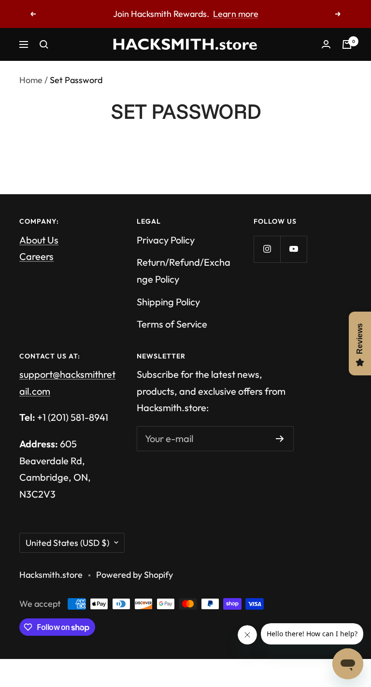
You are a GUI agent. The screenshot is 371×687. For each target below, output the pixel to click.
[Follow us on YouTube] (293, 249)
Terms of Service (172, 324)
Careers (36, 256)
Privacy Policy (166, 240)
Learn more (235, 13)
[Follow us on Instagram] (267, 249)
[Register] (280, 438)
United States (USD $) (67, 542)
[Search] (44, 44)
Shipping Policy (168, 302)
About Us (38, 240)
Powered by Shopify (134, 574)
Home (31, 80)
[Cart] (347, 44)
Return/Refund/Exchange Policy (183, 270)
